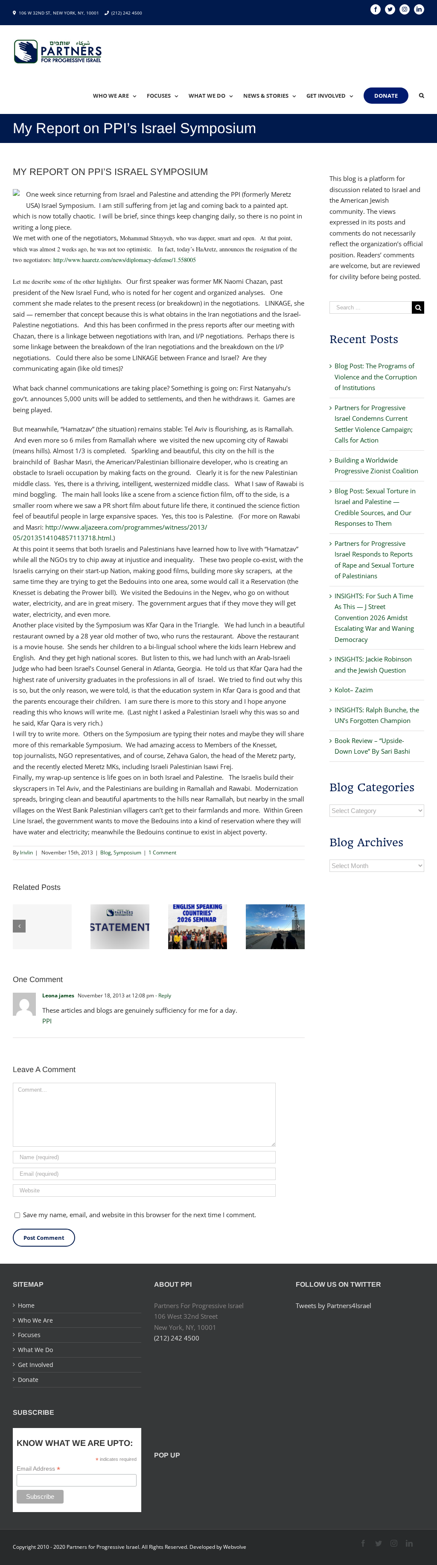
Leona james (58, 995)
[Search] (421, 96)
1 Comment (162, 852)
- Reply (163, 995)
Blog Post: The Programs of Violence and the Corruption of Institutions (376, 376)
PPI (47, 1021)
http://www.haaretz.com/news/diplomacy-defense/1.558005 (124, 260)
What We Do (35, 1350)
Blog (105, 852)
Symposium (127, 852)
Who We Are (35, 1320)
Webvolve (234, 1546)
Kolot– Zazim (354, 689)
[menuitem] (120, 96)
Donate (28, 1380)
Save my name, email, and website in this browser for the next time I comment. (139, 1214)
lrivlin (26, 852)
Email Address (38, 1469)
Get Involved (35, 1365)
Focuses (29, 1335)
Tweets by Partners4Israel (333, 1305)
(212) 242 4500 (126, 13)
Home (26, 1305)
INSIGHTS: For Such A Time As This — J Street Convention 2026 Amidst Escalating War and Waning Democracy (374, 618)
